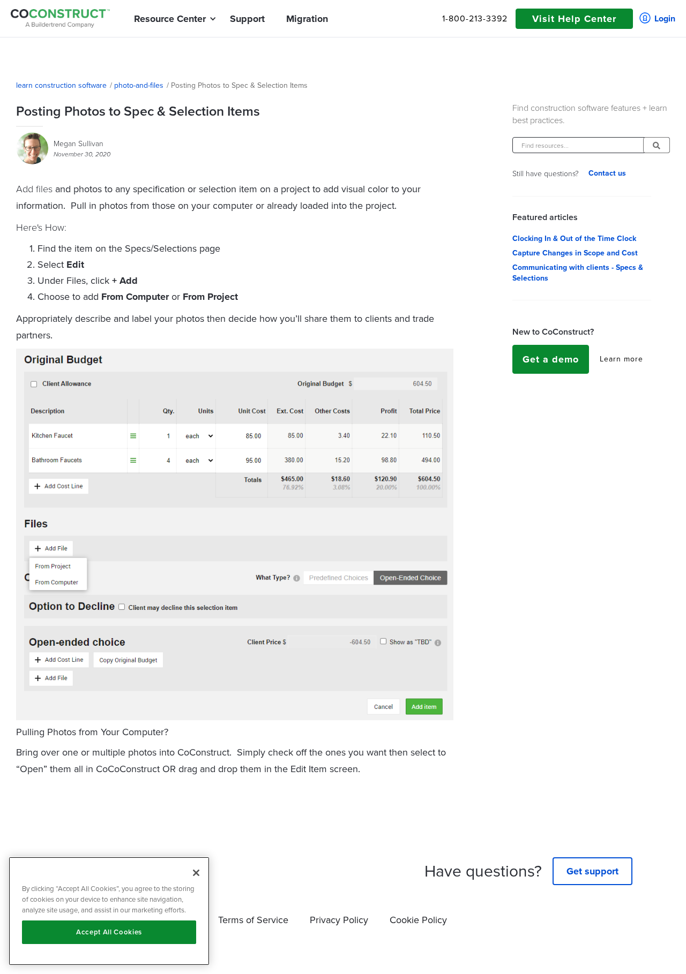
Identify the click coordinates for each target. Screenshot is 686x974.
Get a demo (551, 359)
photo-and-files (138, 85)
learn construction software (61, 85)
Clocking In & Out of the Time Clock (574, 238)
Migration (307, 19)
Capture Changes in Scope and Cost (575, 253)
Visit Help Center (574, 19)
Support (247, 19)
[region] (109, 911)
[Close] (196, 873)
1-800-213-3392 (475, 19)
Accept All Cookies (109, 932)
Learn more (621, 359)
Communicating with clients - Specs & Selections (577, 273)
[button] (170, 18)
